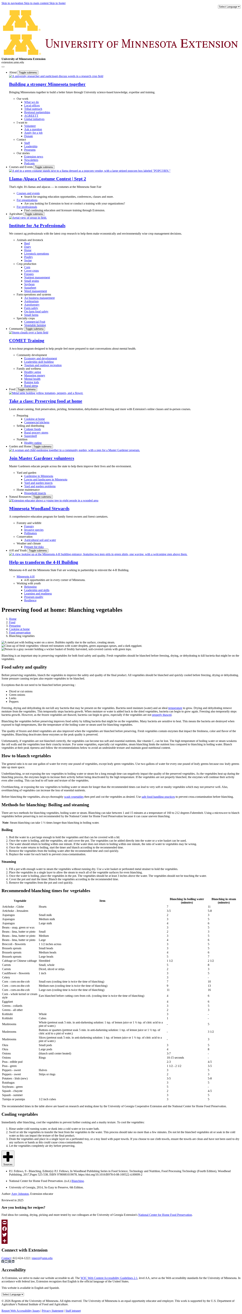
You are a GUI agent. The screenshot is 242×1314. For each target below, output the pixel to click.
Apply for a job (33, 132)
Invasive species (33, 529)
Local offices (32, 105)
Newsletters (31, 160)
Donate (28, 136)
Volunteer (30, 126)
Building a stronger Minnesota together (47, 84)
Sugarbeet (30, 287)
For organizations (27, 200)
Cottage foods (32, 429)
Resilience (30, 600)
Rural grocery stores (36, 432)
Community (16, 328)
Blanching (77, 1181)
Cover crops (31, 270)
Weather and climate (29, 543)
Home (12, 618)
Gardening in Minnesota (38, 476)
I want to (22, 122)
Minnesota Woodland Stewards (39, 508)
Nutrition (22, 439)
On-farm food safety (36, 311)
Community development (32, 355)
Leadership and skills (36, 590)
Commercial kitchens (36, 422)
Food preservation (20, 632)
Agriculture (16, 213)
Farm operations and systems (34, 294)
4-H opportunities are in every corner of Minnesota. (54, 580)
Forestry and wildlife (29, 523)
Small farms (31, 314)
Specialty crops (26, 318)
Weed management (35, 291)
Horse (27, 250)
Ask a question (33, 129)
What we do (31, 102)
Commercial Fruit (34, 321)
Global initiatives (34, 119)
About (13, 72)
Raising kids (31, 382)
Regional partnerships (37, 112)
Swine (28, 260)
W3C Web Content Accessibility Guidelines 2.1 (109, 1278)
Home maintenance (28, 489)
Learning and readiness (38, 593)
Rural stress (31, 385)
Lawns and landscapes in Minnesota (45, 479)
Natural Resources (20, 496)
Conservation (25, 536)
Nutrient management (37, 277)
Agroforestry (32, 304)
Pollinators (30, 533)
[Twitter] (121, 1235)
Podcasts (29, 163)
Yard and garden (26, 472)
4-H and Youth (18, 550)
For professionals (27, 206)
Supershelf (30, 436)
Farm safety (31, 308)
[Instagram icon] (10, 1261)
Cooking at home (34, 419)
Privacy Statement (52, 1310)
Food (12, 389)
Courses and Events (21, 167)
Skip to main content (36, 3)
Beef (27, 243)
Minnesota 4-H (26, 576)
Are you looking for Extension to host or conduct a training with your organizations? (74, 203)
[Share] (121, 1241)
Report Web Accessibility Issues (21, 1310)
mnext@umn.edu (42, 1258)
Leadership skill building (39, 361)
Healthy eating (33, 442)
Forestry (29, 526)
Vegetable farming (35, 325)
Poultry (28, 257)
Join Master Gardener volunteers (41, 458)
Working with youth (29, 583)
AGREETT (31, 115)
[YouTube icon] (6, 1261)
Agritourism (31, 301)
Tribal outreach (33, 108)
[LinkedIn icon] (13, 1261)
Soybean (29, 284)
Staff (27, 143)
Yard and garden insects (38, 482)
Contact (21, 139)
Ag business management (39, 297)
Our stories (23, 153)
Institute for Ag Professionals (37, 225)
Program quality (33, 597)
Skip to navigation (13, 3)
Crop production (26, 263)
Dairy (27, 246)
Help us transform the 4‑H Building (43, 562)
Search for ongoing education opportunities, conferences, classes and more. (69, 196)
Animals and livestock (30, 240)
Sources (7, 1164)
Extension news (33, 156)
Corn (27, 267)
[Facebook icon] (3, 1261)
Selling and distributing (30, 425)
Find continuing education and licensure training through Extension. (64, 210)
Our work (22, 98)
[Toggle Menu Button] (3, 66)
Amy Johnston (20, 1193)
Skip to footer (57, 3)
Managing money (34, 375)
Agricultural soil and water (40, 540)
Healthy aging (32, 372)
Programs (30, 149)
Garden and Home (20, 446)
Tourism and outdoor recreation (43, 365)
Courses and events (28, 193)
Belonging (30, 586)
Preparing (22, 415)
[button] (56, 76)
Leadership (30, 146)
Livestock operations (36, 253)
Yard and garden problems (40, 486)
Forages (29, 274)
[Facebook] (121, 1229)
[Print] (121, 1223)
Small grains (31, 280)
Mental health (32, 378)
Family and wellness (29, 368)
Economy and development (40, 358)
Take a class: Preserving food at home (45, 401)
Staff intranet (73, 1310)
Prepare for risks (34, 546)
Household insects (35, 493)
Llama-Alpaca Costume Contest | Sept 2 (47, 178)
